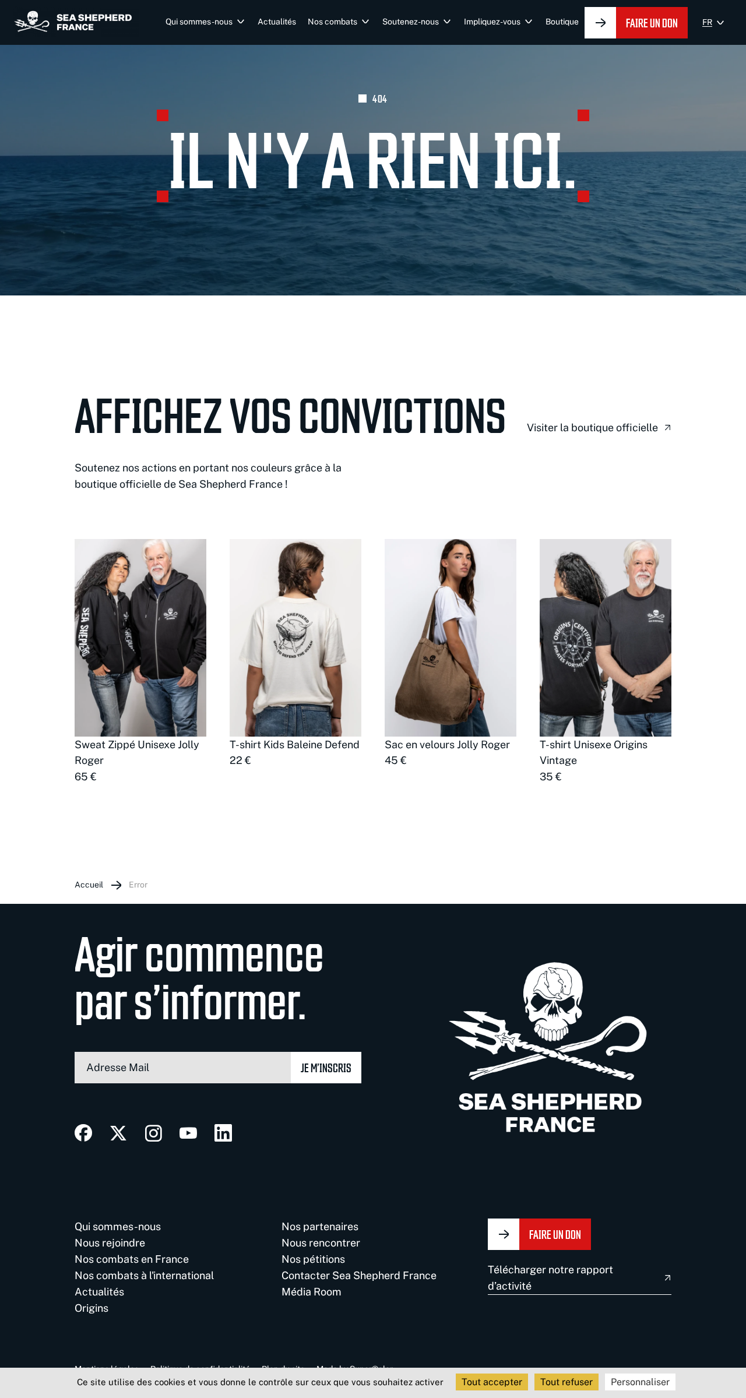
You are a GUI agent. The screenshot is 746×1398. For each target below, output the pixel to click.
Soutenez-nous (410, 21)
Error (138, 884)
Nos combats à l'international (144, 1275)
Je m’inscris (326, 1067)
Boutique (562, 21)
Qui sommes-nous (199, 21)
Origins (91, 1308)
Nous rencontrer (320, 1243)
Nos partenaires (319, 1226)
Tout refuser (566, 1382)
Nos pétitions (313, 1259)
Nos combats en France (132, 1259)
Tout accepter (492, 1382)
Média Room (311, 1292)
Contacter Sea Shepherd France (359, 1275)
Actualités (277, 21)
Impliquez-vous (492, 21)
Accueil (89, 884)
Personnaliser (640, 1382)
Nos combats (332, 21)
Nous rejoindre (110, 1243)
